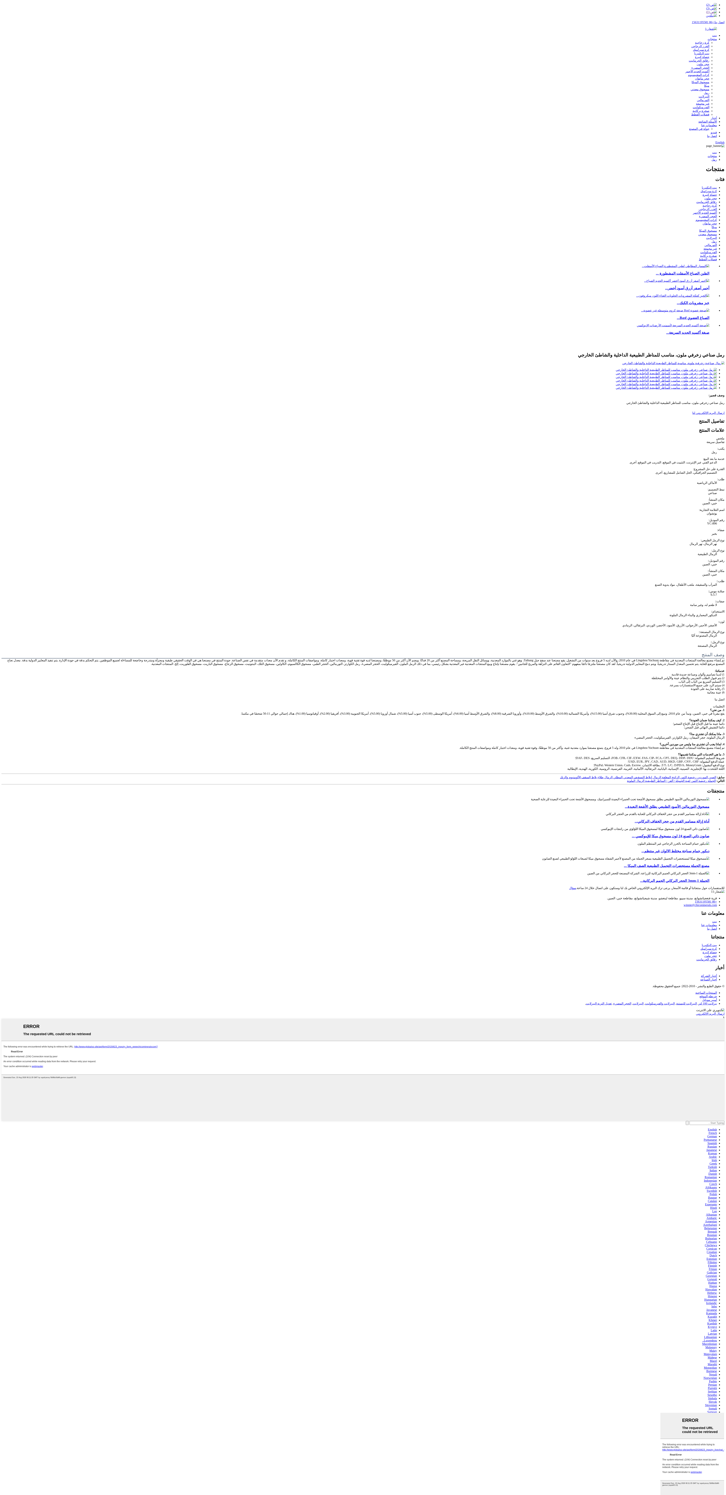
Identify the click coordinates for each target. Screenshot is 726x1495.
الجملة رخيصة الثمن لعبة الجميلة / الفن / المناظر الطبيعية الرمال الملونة (671, 780)
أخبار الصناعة (708, 979)
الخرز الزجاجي (700, 46)
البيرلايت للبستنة (686, 1003)
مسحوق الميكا (700, 82)
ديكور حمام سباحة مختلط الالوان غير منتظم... (675, 851)
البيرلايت (704, 96)
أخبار (714, 118)
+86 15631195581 (706, 901)
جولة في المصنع (699, 128)
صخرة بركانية (701, 110)
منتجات (712, 39)
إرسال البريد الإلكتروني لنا (708, 412)
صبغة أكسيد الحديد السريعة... (687, 333)
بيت (714, 35)
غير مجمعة (702, 103)
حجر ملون (703, 64)
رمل (706, 93)
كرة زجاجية (702, 42)
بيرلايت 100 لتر (707, 1003)
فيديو (714, 132)
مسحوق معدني (700, 89)
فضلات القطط (700, 114)
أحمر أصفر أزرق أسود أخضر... (687, 288)
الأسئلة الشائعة (707, 121)
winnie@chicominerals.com (700, 905)
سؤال (572, 888)
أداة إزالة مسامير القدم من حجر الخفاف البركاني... (672, 821)
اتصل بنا (712, 136)
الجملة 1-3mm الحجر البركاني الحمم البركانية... (674, 881)
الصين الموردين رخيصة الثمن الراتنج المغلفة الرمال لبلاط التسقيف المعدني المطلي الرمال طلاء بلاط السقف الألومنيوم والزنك (638, 777)
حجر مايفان (702, 78)
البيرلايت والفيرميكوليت (660, 1003)
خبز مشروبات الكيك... (693, 303)
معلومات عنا (709, 125)
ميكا (706, 85)
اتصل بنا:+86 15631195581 (708, 22)
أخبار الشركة (709, 976)
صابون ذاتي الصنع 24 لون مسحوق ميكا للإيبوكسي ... (670, 836)
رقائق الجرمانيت (699, 60)
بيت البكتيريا (701, 53)
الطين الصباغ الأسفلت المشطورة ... (682, 273)
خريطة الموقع (708, 996)
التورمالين (703, 100)
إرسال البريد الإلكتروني (710, 1013)
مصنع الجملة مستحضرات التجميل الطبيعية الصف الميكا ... (666, 866)
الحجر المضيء (700, 67)
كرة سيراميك (701, 49)
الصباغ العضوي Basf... (693, 318)
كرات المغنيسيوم (698, 75)
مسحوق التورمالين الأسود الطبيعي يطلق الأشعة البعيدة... (667, 807)
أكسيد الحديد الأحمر (697, 71)
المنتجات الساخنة (706, 992)
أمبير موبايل (709, 1000)
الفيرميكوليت (701, 107)
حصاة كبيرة (702, 57)
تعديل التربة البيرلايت (599, 1003)
